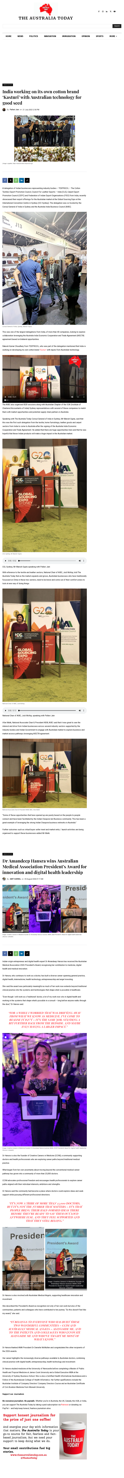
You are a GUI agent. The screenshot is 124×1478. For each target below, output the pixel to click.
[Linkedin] (106, 11)
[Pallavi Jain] (4, 109)
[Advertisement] (62, 65)
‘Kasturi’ (43, 350)
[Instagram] (102, 11)
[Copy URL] (27, 180)
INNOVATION (7, 85)
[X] (110, 11)
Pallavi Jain (14, 110)
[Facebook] (98, 11)
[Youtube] (114, 11)
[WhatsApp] (16, 180)
